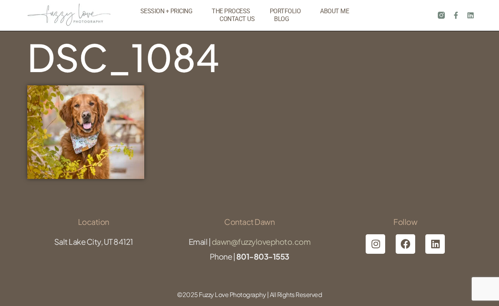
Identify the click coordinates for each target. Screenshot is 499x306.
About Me (334, 11)
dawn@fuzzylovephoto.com (261, 241)
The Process (231, 11)
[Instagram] (375, 244)
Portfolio (285, 11)
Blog (281, 19)
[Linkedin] (470, 15)
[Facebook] (405, 244)
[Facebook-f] (456, 15)
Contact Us (237, 19)
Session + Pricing (166, 11)
